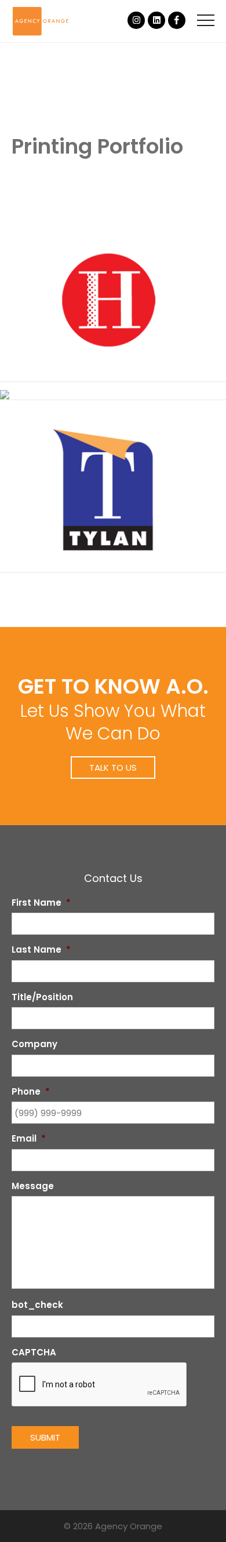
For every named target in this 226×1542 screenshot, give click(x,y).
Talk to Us (113, 767)
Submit (45, 1437)
